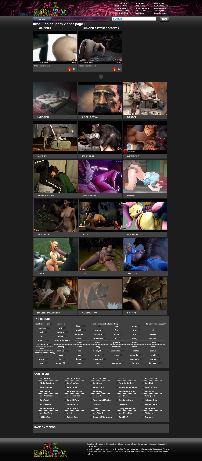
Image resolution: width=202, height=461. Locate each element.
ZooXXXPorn (71, 400)
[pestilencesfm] (44, 324)
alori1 (155, 347)
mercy (99, 355)
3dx (118, 330)
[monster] (118, 351)
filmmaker (155, 363)
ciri (62, 328)
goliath (118, 342)
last (44, 336)
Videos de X (97, 387)
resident (44, 328)
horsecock (99, 338)
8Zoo (120, 379)
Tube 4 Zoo (71, 417)
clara (118, 355)
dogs (136, 326)
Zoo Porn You (121, 3)
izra (81, 355)
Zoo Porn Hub (124, 413)
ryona (136, 347)
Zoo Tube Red (121, 13)
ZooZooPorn (140, 11)
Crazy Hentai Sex (125, 408)
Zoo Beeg (96, 391)
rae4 (81, 363)
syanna (99, 330)
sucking (99, 334)
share (155, 342)
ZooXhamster (160, 13)
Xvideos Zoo (149, 404)
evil (44, 332)
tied (81, 351)
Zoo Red (147, 383)
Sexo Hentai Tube (125, 391)
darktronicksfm (62, 341)
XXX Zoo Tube (98, 379)
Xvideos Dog (149, 400)
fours (137, 330)
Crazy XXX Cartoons (101, 417)
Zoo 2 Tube (71, 408)
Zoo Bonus (148, 408)
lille (118, 359)
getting (62, 332)
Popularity (81, 19)
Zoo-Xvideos (160, 8)
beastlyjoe (118, 347)
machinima (136, 359)
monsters (62, 324)
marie (44, 359)
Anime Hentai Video (126, 387)
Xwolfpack (148, 396)
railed (62, 336)
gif (155, 330)
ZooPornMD (120, 8)
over (81, 342)
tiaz (118, 326)
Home (42, 19)
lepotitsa (136, 351)
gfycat (43, 340)
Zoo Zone (96, 383)
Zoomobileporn (141, 8)
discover (155, 338)
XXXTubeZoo (149, 379)
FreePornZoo (123, 404)
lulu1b (155, 355)
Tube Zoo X (71, 404)
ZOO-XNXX (159, 11)
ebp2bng (136, 363)
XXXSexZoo (139, 6)
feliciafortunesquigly (155, 325)
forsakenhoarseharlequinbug (100, 325)
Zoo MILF (122, 417)
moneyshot (99, 351)
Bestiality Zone (124, 400)
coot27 (99, 342)
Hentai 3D (96, 396)
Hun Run (95, 404)
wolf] (81, 330)
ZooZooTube (149, 387)
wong (136, 338)
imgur (81, 359)
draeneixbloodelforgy (44, 354)
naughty (136, 355)
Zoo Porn (122, 396)
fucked (81, 338)
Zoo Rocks (159, 3)
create (155, 334)
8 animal (50, 8)
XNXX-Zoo (139, 13)
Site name (148, 391)
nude (136, 342)
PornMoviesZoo (122, 11)
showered (99, 359)
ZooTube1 (139, 3)
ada (136, 334)
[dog (81, 326)
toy (62, 359)
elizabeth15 (44, 344)
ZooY (68, 413)
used (62, 355)
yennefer (81, 334)
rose (44, 363)
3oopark (147, 417)
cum (99, 363)
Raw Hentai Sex (125, 383)
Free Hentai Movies (100, 400)
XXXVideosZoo (161, 6)
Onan (94, 408)
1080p (43, 348)
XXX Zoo (147, 413)
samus (155, 351)
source (155, 359)
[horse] (62, 347)
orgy (99, 347)
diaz (118, 338)
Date (100, 19)
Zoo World (96, 413)
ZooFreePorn (121, 6)
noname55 (62, 363)
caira (118, 334)
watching (118, 363)
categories (61, 19)
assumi (62, 351)
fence (81, 347)
